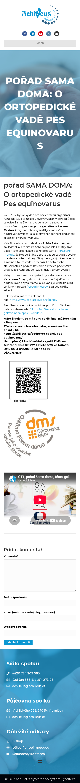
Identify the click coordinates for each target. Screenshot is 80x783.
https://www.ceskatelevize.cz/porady (33, 300)
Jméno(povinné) (15, 597)
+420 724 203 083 (26, 673)
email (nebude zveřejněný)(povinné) (29, 612)
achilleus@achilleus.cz (28, 686)
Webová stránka (15, 627)
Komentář (11, 556)
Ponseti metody (37, 286)
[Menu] (40, 762)
